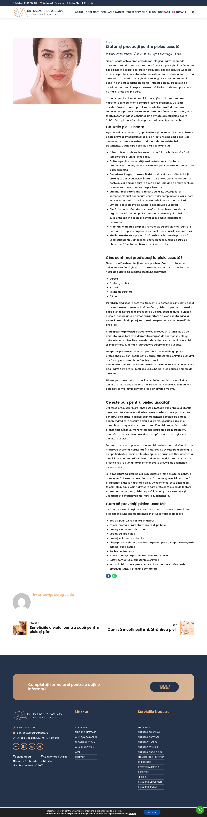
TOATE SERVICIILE (136, 12)
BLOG (152, 12)
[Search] (193, 12)
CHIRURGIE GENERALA (148, 747)
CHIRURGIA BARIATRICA (86, 737)
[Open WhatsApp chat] (200, 810)
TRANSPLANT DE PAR (147, 786)
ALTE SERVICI (144, 727)
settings (132, 813)
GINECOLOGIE (144, 762)
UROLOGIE (143, 777)
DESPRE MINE (81, 727)
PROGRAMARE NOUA (85, 742)
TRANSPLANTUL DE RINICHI (150, 781)
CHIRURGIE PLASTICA (147, 742)
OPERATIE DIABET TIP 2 (148, 767)
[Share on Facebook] (108, 576)
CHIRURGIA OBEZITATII (148, 737)
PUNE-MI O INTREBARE (85, 732)
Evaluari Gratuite (112, 12)
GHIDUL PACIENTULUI (84, 747)
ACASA (79, 12)
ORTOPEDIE (143, 772)
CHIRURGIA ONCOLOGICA (150, 752)
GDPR (77, 752)
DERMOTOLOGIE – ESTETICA (151, 757)
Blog (109, 41)
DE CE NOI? (92, 12)
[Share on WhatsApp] (114, 576)
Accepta (152, 812)
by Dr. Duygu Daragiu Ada (159, 54)
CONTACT (164, 12)
